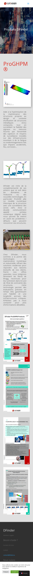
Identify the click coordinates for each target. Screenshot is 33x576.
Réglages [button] (6, 572)
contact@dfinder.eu (9, 555)
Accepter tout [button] (15, 572)
